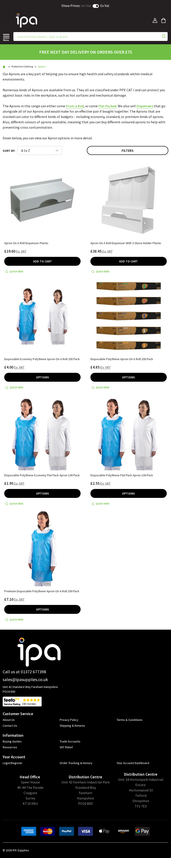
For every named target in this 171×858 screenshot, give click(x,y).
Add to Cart (42, 261)
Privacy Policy (69, 720)
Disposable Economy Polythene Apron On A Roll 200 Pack (42, 359)
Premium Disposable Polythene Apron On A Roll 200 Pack (41, 591)
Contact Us (10, 726)
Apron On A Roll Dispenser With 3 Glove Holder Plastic (125, 243)
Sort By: (9, 151)
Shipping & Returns (72, 726)
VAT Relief (66, 747)
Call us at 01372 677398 (24, 671)
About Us (9, 720)
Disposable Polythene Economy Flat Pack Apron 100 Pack (42, 475)
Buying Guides (12, 741)
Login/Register (12, 763)
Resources (10, 747)
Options (42, 377)
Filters (128, 150)
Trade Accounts (70, 741)
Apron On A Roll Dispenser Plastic (26, 243)
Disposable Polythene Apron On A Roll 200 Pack (121, 359)
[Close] (6, 36)
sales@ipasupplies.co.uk (25, 679)
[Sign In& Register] (155, 20)
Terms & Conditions (129, 720)
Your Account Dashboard (133, 763)
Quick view (16, 271)
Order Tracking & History (76, 763)
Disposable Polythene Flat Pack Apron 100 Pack (121, 475)
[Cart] (163, 20)
